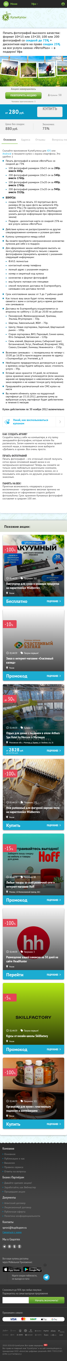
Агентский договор (15, 1203)
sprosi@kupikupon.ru (15, 1227)
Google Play (32, 1269)
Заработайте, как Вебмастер (20, 1187)
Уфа (33, 4)
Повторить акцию (23, 95)
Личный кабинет (63, 4)
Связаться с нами (12, 1232)
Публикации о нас (14, 1158)
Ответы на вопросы (15, 1171)
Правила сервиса (13, 1167)
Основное (9, 140)
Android (7, 153)
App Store (12, 1269)
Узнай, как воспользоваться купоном (30, 421)
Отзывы (40, 140)
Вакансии (9, 1162)
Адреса (25, 140)
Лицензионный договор (17, 1207)
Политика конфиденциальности (22, 1216)
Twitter (14, 1246)
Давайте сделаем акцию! (18, 1182)
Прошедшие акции (14, 1191)
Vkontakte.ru (9, 1246)
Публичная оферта (14, 1211)
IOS (49, 150)
